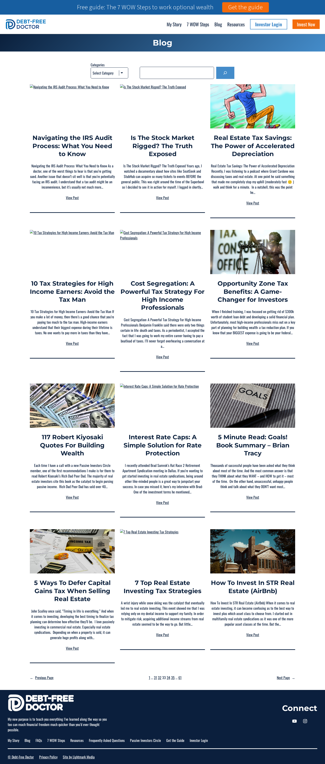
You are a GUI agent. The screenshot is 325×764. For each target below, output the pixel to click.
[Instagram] (305, 721)
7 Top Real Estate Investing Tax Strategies (162, 586)
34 (168, 677)
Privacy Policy (48, 757)
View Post (72, 197)
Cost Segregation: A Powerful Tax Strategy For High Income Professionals (162, 295)
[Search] (225, 73)
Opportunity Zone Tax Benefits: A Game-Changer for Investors (253, 291)
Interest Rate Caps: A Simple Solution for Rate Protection (163, 445)
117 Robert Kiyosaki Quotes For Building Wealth (72, 445)
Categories (98, 64)
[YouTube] (294, 721)
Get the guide (245, 7)
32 (159, 677)
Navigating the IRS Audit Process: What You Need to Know (72, 146)
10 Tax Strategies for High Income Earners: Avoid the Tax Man (72, 291)
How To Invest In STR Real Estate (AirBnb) (252, 586)
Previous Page (42, 677)
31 (155, 677)
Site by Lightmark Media (79, 757)
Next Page (286, 677)
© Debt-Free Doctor (21, 757)
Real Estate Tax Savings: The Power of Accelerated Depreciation (252, 146)
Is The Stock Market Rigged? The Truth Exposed (162, 146)
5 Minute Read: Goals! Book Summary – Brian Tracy (252, 445)
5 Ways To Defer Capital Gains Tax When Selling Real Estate (72, 591)
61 (180, 677)
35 (173, 677)
